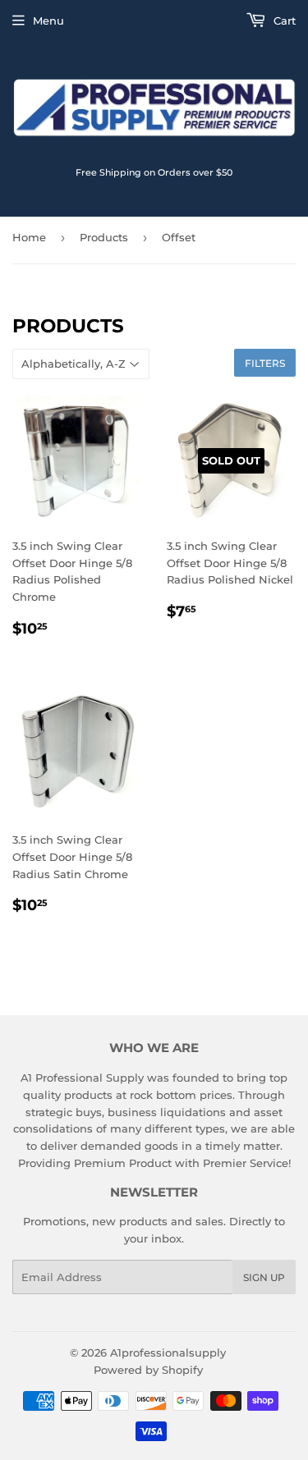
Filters (265, 363)
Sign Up (264, 1277)
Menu (48, 20)
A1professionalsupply (168, 1352)
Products (104, 237)
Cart (283, 20)
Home (29, 237)
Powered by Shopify (148, 1369)
